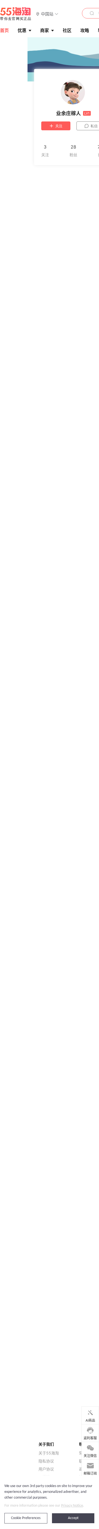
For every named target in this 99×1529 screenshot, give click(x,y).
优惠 (22, 30)
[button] (47, 14)
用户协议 (46, 1469)
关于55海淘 (48, 1453)
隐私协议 (46, 1461)
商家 (44, 30)
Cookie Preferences (25, 1518)
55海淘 (15, 13)
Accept (73, 1518)
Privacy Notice (72, 1506)
